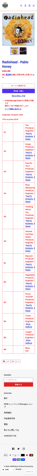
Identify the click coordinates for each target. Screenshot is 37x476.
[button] (7, 470)
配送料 (8, 75)
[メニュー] (34, 5)
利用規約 (7, 413)
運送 (6, 424)
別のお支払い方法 (18, 96)
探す (6, 398)
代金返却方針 (9, 418)
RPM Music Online (17, 466)
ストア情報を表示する (13, 109)
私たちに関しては (11, 430)
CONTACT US (10, 436)
